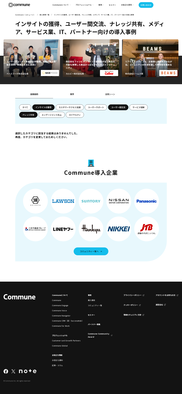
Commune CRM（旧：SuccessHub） (64, 321)
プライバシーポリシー (132, 295)
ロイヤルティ (75, 114)
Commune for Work (61, 326)
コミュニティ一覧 (95, 305)
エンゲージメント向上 (52, 114)
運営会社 (159, 304)
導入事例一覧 (44, 15)
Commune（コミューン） (25, 15)
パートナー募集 (94, 324)
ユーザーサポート (96, 107)
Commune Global (60, 345)
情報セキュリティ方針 (132, 315)
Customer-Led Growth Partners (64, 340)
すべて (25, 107)
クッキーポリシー (131, 305)
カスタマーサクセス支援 (70, 107)
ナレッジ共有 (28, 114)
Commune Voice (59, 310)
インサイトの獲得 (43, 107)
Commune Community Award (98, 335)
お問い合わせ (146, 5)
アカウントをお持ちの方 (165, 295)
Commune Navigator (61, 315)
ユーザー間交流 (118, 107)
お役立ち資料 (57, 360)
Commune (56, 300)
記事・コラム (57, 365)
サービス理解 (138, 107)
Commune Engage (60, 305)
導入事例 (91, 300)
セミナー (112, 5)
